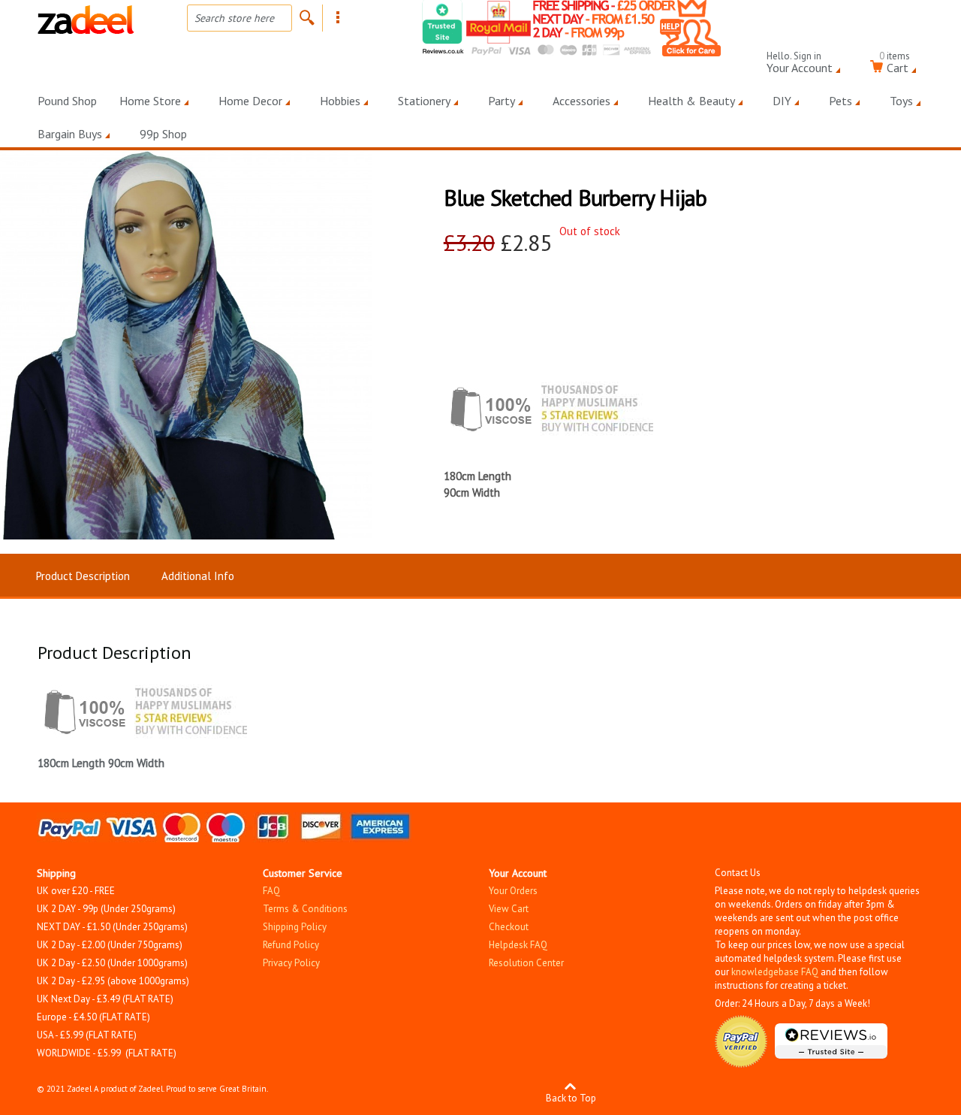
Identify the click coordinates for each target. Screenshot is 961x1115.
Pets (840, 100)
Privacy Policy (291, 962)
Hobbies (340, 100)
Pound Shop (67, 100)
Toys (901, 100)
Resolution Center (526, 962)
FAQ (271, 890)
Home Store (150, 100)
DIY (782, 100)
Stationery (424, 100)
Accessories (581, 100)
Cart (894, 65)
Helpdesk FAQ (518, 944)
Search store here (234, 18)
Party (501, 100)
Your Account (800, 65)
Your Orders (513, 890)
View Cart (509, 908)
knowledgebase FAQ (774, 971)
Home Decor (250, 100)
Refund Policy (291, 944)
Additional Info (197, 576)
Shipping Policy (295, 926)
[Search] (307, 18)
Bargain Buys (70, 133)
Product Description (83, 576)
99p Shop (163, 133)
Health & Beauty (691, 100)
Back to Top (571, 1097)
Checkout (509, 926)
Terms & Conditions (305, 908)
